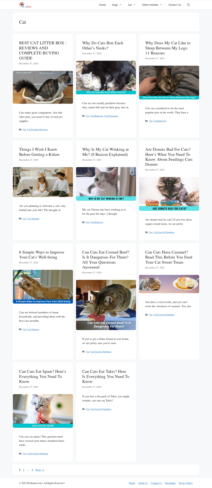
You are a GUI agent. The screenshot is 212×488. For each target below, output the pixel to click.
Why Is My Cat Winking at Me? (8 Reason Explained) (105, 151)
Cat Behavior (96, 115)
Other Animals (150, 5)
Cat (130, 5)
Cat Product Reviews (37, 129)
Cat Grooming (111, 115)
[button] (188, 4)
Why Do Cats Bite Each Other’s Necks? (102, 45)
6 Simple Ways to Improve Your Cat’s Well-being (41, 254)
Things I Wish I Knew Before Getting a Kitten (39, 151)
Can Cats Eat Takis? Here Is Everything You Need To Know (105, 376)
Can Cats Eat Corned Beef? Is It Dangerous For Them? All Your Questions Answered (105, 259)
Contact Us (175, 5)
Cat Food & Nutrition (164, 232)
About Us (143, 483)
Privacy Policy (186, 483)
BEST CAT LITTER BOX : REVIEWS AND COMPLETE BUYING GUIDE (43, 50)
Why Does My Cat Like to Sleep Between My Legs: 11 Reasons (168, 48)
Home (102, 5)
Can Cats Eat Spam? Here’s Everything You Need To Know (42, 376)
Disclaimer (170, 483)
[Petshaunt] (25, 4)
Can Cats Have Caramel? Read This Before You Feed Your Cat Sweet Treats (168, 257)
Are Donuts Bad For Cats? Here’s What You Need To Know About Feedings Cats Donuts (169, 156)
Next (39, 470)
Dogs (115, 5)
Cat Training (33, 218)
